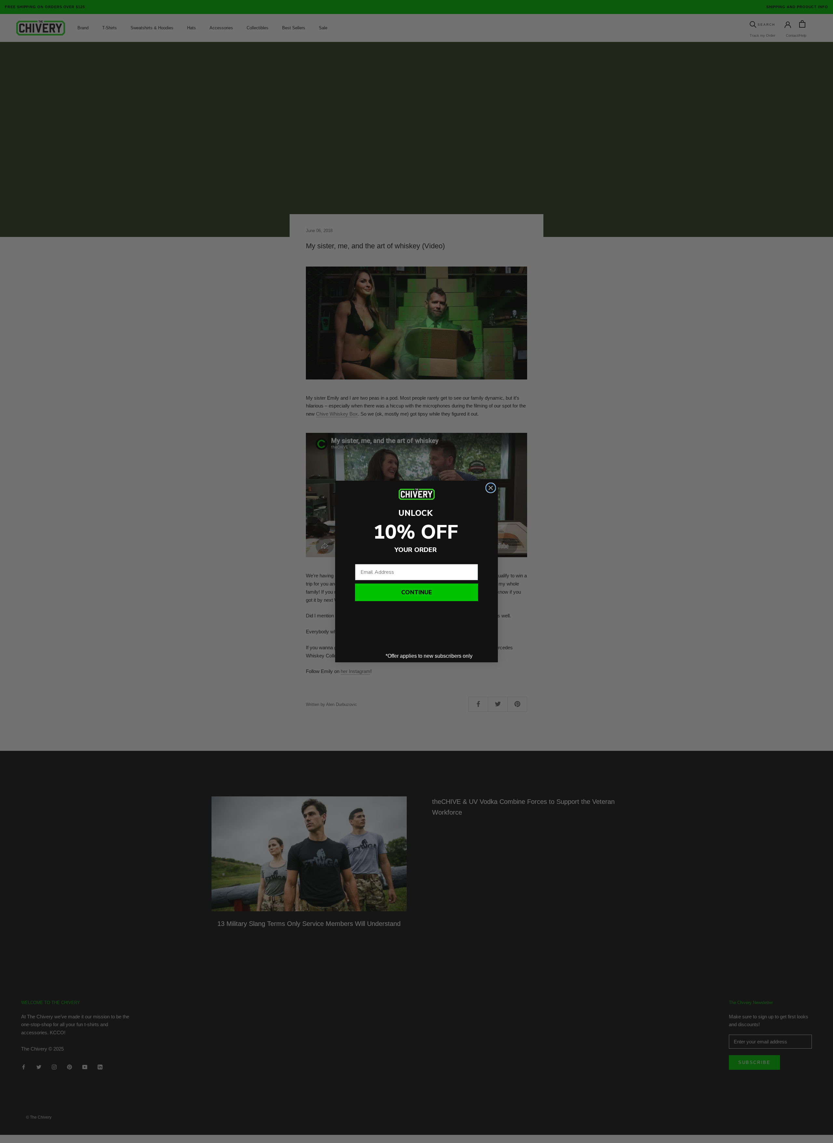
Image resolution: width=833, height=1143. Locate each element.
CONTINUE (416, 592)
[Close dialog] (490, 487)
